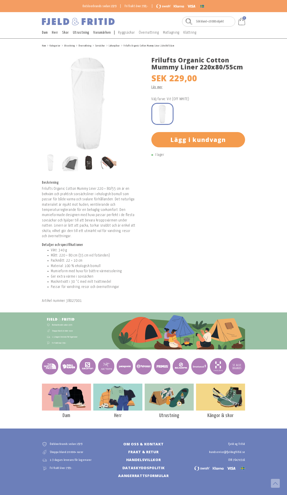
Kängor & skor (220, 415)
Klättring (189, 33)
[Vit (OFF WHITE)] (162, 114)
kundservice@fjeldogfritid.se (227, 452)
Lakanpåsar (114, 45)
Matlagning (171, 33)
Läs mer (157, 87)
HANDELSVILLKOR (143, 459)
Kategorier (55, 45)
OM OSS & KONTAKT (143, 444)
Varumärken (102, 33)
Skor (65, 33)
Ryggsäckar (126, 33)
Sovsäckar (100, 45)
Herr (55, 33)
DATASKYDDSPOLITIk (143, 467)
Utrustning (81, 33)
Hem (44, 45)
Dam (45, 33)
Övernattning (149, 33)
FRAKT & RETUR (143, 451)
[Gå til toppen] (275, 483)
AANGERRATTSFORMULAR (143, 475)
